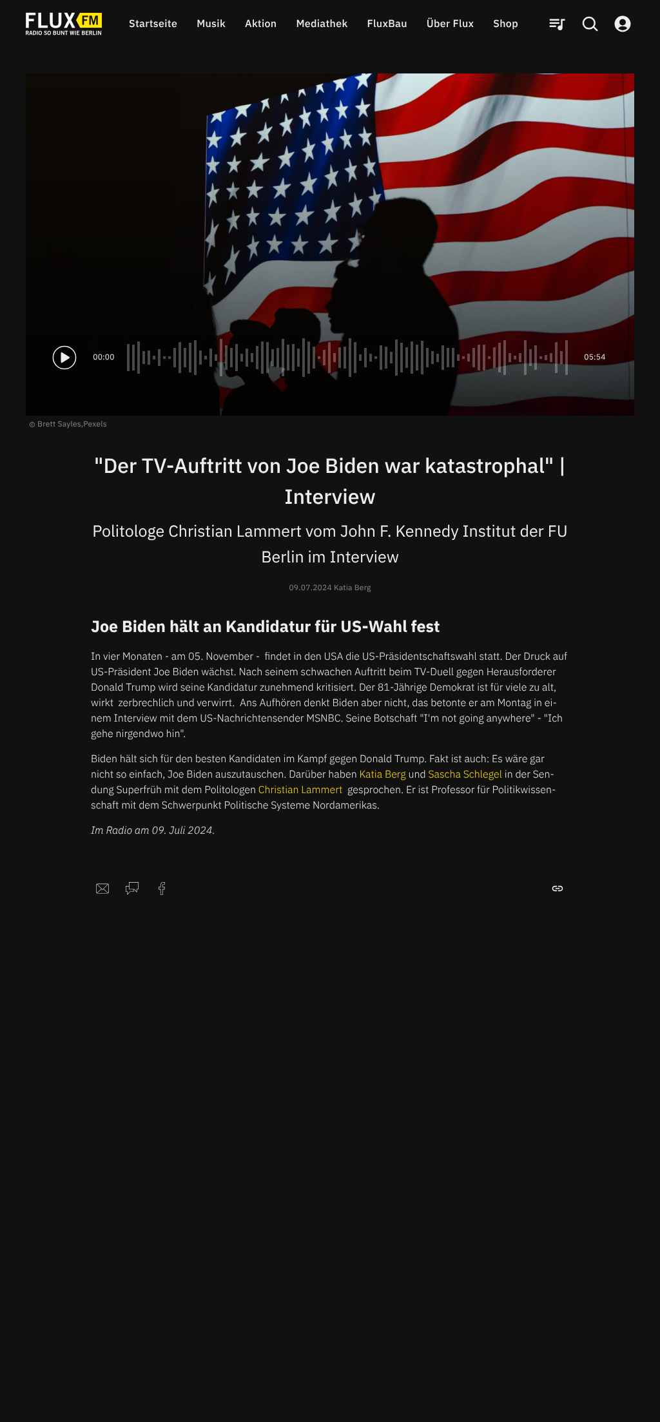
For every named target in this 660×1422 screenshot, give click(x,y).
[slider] (349, 357)
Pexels (95, 424)
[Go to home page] (64, 24)
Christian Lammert (301, 789)
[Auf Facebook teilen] (161, 888)
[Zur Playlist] (556, 23)
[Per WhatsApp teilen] (132, 888)
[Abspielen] (64, 357)
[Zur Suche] (589, 23)
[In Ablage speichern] (557, 888)
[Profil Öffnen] (622, 23)
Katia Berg (383, 774)
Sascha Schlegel (464, 774)
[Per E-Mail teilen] (102, 888)
